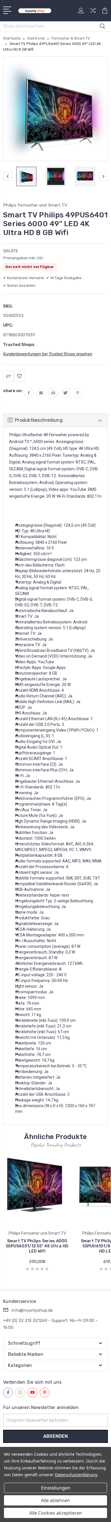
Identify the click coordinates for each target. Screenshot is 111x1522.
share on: (12, 390)
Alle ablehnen (55, 1500)
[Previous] (7, 176)
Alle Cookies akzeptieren (55, 1513)
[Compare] (93, 12)
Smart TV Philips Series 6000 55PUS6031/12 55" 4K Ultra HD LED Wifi (37, 1246)
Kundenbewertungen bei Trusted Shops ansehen (47, 354)
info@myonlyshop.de (32, 1310)
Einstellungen (55, 1488)
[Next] (103, 176)
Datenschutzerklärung (76, 1474)
